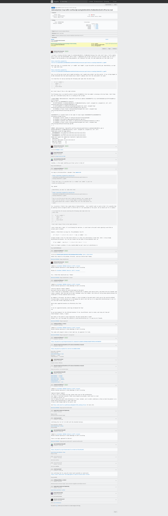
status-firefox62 (54, 376)
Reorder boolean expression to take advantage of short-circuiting (63, 43)
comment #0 (78, 172)
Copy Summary (108, 4)
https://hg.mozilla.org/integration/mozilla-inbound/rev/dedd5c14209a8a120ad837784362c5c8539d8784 (76, 341)
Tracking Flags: (87, 22)
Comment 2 (56, 160)
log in (57, 505)
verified (97, 25)
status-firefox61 (54, 375)
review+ (96, 43)
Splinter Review (114, 43)
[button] (114, 2)
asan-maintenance (57, 502)
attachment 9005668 (61, 265)
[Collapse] (116, 52)
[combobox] (74, 2)
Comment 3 (56, 169)
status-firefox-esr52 (54, 378)
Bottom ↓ (105, 48)
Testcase (52, 39)
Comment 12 (56, 431)
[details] (69, 265)
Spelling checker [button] (61, 15)
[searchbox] (74, 2)
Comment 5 (56, 263)
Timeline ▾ (115, 48)
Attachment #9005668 (55, 259)
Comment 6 (56, 281)
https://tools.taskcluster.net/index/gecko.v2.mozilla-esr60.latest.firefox (70, 474)
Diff (109, 43)
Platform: (55, 17)
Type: (90, 14)
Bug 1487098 (58, 7)
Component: (54, 15)
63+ (94, 25)
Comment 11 (56, 419)
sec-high (63, 156)
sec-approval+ (98, 45)
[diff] (73, 265)
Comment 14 (56, 470)
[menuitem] (91, 2)
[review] (78, 265)
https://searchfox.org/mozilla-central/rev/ (64, 175)
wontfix (97, 24)
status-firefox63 (54, 353)
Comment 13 (56, 445)
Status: (56, 22)
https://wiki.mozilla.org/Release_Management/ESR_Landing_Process (69, 404)
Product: (55, 14)
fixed (63, 353)
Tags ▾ (109, 48)
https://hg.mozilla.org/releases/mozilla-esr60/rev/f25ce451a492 (67, 449)
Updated (55, 153)
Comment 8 (56, 338)
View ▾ (115, 4)
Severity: (96, 16)
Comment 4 (56, 251)
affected (59, 353)
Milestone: (55, 23)
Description (56, 52)
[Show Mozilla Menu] (52, 2)
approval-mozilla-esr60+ (100, 44)
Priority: (89, 16)
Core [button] (59, 14)
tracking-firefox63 (54, 380)
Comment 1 (56, 147)
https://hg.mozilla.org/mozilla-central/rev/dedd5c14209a (65, 348)
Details (107, 39)
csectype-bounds (58, 156)
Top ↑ (115, 511)
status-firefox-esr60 (55, 379)
